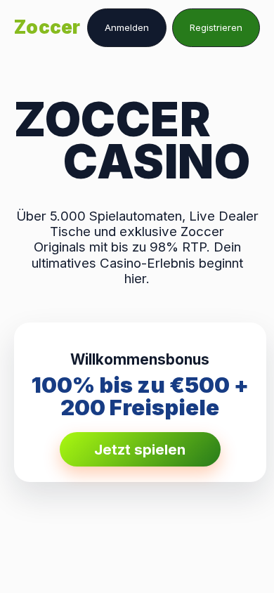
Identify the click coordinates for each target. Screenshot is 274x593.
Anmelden (127, 27)
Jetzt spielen (139, 449)
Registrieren (216, 27)
